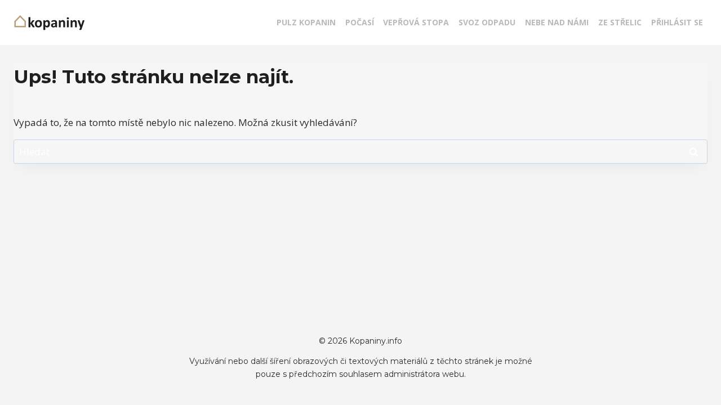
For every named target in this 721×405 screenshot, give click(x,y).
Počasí (359, 22)
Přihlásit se (677, 22)
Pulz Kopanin (306, 22)
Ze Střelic (620, 22)
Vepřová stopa (416, 22)
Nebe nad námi (557, 22)
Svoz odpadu (487, 22)
